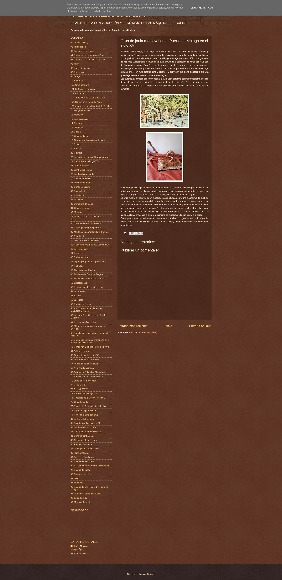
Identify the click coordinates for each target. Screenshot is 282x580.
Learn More (198, 7)
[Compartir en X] (136, 233)
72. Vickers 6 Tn (78, 385)
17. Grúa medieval (79, 136)
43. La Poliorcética (79, 249)
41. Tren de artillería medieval (84, 240)
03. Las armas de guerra (82, 51)
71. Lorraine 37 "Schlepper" (83, 381)
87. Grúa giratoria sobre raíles (84, 449)
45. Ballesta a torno (79, 257)
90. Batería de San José (82, 461)
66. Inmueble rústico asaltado (84, 359)
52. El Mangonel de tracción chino (86, 287)
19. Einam (75, 144)
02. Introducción (78, 47)
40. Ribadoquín (77, 236)
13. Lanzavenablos (79, 119)
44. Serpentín (76, 253)
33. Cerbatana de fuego (81, 204)
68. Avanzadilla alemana (82, 368)
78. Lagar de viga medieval (83, 410)
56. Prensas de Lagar (80, 304)
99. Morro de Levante (80, 502)
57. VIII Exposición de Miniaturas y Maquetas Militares (87, 309)
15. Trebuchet (77, 127)
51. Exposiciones (78, 283)
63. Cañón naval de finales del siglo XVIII (89, 347)
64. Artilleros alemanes (81, 351)
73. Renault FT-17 (79, 389)
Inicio (168, 325)
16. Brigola (75, 132)
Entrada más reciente (133, 325)
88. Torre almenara (79, 453)
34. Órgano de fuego (80, 208)
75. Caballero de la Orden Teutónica (87, 398)
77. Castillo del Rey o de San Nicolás (88, 406)
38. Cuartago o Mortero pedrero (85, 228)
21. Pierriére (76, 153)
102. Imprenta (77, 93)
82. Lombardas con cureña (83, 427)
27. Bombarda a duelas (81, 178)
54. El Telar (75, 295)
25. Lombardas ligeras (81, 170)
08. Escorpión (77, 72)
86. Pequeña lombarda (81, 444)
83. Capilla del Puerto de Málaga (85, 431)
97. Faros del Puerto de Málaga (85, 494)
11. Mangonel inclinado (81, 110)
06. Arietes (75, 64)
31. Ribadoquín (77, 195)
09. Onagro (75, 76)
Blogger (150, 574)
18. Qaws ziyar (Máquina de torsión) (87, 140)
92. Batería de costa (80, 470)
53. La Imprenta (77, 291)
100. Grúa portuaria (79, 85)
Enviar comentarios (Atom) (144, 332)
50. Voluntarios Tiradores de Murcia (87, 278)
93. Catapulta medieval (81, 474)
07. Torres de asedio (80, 68)
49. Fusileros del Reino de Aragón (86, 274)
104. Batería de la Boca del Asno (86, 102)
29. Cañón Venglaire (80, 187)
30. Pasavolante (78, 191)
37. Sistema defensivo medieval (85, 223)
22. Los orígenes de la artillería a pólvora (89, 157)
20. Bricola (75, 148)
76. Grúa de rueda (79, 402)
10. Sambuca (76, 81)
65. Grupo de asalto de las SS (84, 355)
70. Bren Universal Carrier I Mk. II (86, 376)
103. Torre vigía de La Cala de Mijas (87, 98)
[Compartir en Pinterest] (141, 233)
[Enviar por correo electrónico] (130, 233)
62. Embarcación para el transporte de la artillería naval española (89, 341)
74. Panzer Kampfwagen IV (83, 393)
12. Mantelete (76, 115)
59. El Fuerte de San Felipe (83, 322)
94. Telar (74, 478)
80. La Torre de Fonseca (82, 419)
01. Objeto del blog (79, 42)
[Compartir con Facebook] (138, 233)
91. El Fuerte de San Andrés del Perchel (89, 466)
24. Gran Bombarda (79, 165)
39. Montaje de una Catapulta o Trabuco (89, 232)
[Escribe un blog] (133, 233)
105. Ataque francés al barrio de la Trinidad (90, 106)
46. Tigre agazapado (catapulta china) (88, 261)
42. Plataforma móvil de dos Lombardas (89, 245)
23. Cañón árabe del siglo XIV (84, 161)
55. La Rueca (76, 300)
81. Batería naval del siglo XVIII (85, 423)
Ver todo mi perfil (78, 553)
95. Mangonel (76, 483)
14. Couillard (76, 123)
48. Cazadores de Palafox (82, 270)
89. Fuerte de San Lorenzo (83, 457)
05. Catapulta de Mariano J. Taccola (87, 59)
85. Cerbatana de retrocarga (83, 440)
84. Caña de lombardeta (81, 436)
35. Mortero (76, 212)
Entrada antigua (200, 325)
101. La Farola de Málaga (82, 89)
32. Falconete (76, 200)
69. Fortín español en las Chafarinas (87, 372)
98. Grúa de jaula (78, 498)
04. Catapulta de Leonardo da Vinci (87, 55)
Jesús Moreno (80, 546)
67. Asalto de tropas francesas (85, 364)
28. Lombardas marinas (81, 182)
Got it (212, 7)
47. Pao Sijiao (77, 266)
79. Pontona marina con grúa (84, 415)
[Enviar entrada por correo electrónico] (125, 233)
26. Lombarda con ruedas (82, 174)
